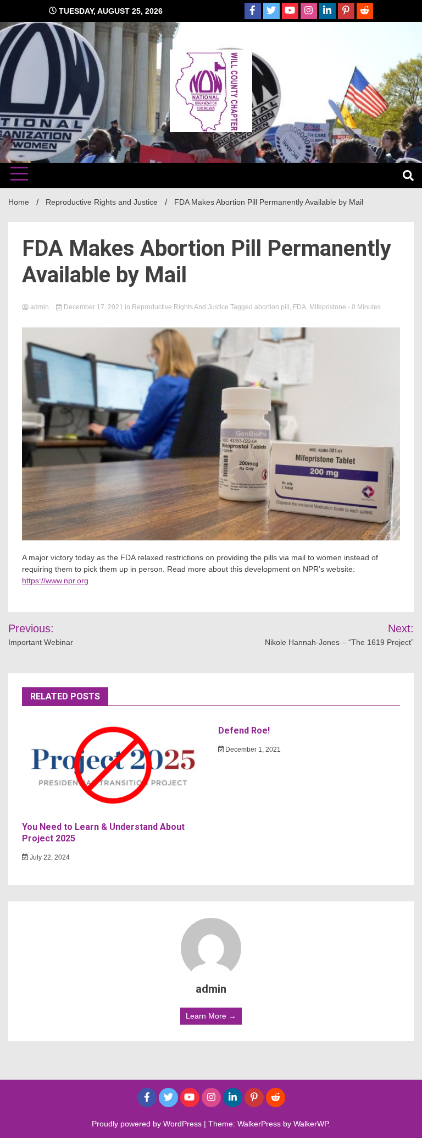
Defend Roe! (244, 730)
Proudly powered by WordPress (148, 1123)
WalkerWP (310, 1123)
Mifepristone (327, 307)
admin (40, 307)
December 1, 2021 (252, 749)
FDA (299, 307)
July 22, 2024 (49, 857)
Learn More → (211, 1015)
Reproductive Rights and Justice (180, 307)
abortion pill (272, 307)
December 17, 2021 (93, 307)
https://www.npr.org (55, 580)
